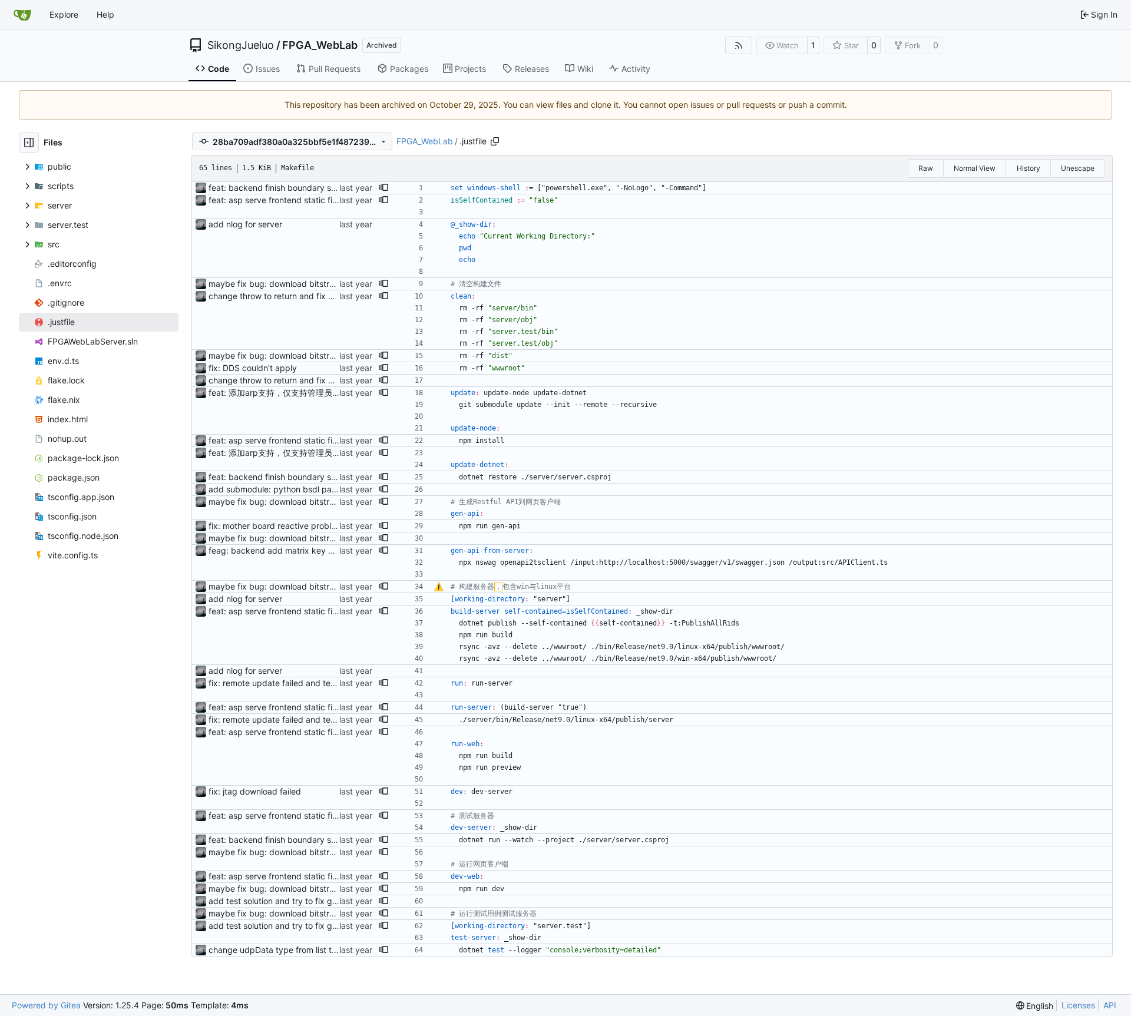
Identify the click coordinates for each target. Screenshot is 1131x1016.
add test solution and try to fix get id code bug (299, 901)
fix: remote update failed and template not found (302, 683)
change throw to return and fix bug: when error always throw (325, 296)
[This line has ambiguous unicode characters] (439, 587)
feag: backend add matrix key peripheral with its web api (319, 550)
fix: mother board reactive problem (276, 526)
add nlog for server (245, 224)
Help (105, 14)
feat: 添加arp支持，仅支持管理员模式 (279, 393)
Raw (925, 168)
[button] (383, 188)
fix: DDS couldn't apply (253, 368)
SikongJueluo (240, 45)
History (1028, 168)
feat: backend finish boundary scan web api (293, 188)
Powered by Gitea (46, 1005)
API (1109, 1005)
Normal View (975, 168)
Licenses (1078, 1005)
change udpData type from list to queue (286, 950)
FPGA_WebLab (320, 45)
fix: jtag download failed (255, 791)
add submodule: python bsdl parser (277, 489)
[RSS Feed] (738, 45)
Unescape (1077, 168)
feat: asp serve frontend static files (276, 200)
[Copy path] (495, 141)
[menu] (1035, 1006)
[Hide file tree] (29, 143)
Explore (63, 14)
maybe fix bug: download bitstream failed (289, 284)
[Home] (22, 14)
